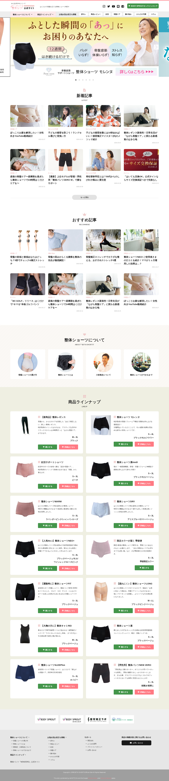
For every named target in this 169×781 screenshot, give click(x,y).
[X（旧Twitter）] (108, 6)
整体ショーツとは (19, 744)
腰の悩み (128, 14)
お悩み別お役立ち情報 (67, 14)
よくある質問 (91, 744)
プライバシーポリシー (94, 747)
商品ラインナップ (44, 14)
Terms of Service (106, 778)
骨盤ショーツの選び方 (20, 741)
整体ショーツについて (21, 14)
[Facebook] (122, 6)
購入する (48, 447)
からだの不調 (141, 14)
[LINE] (118, 6)
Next (156, 47)
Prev (12, 47)
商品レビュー (96, 14)
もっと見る (85, 197)
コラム (153, 14)
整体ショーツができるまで (22, 750)
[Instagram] (104, 6)
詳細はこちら (70, 447)
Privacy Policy (92, 778)
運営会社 (90, 740)
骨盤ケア (117, 14)
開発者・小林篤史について (22, 747)
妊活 (107, 14)
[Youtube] (113, 6)
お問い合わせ (91, 750)
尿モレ (83, 14)
